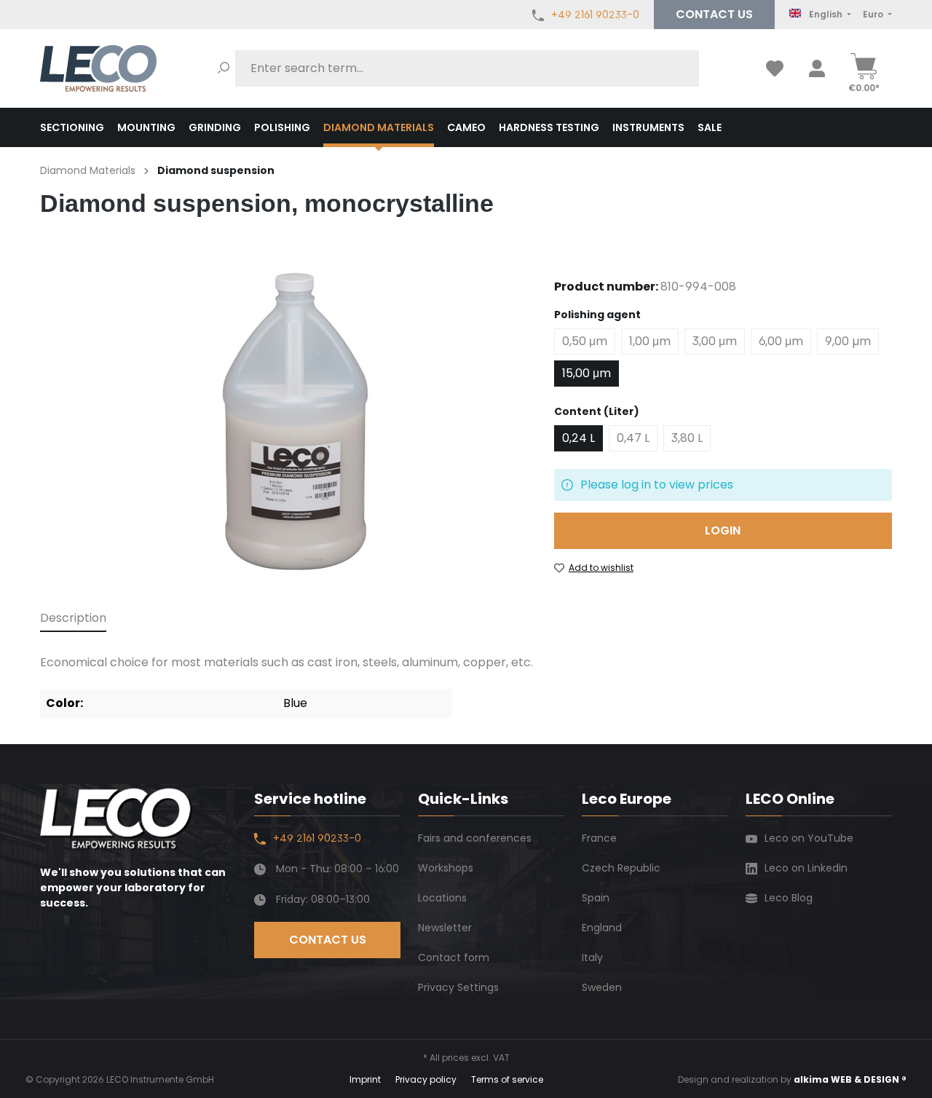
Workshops (445, 868)
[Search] (223, 68)
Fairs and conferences (475, 838)
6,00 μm (781, 341)
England (602, 927)
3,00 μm (714, 341)
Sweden (602, 987)
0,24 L (578, 438)
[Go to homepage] (98, 68)
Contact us (714, 14)
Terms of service (507, 1079)
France (599, 838)
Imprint (365, 1079)
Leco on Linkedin (806, 868)
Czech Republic (621, 868)
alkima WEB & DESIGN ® (850, 1079)
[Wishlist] (775, 68)
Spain (595, 897)
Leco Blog (789, 897)
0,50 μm (584, 341)
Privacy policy (426, 1079)
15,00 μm (586, 373)
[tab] (73, 619)
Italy (592, 957)
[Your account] (817, 68)
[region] (282, 423)
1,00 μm (650, 341)
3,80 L (687, 438)
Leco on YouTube (809, 838)
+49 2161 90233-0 (595, 14)
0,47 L (633, 438)
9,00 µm (848, 341)
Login (723, 530)
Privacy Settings (458, 987)
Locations (442, 897)
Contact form (453, 957)
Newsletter (445, 927)
